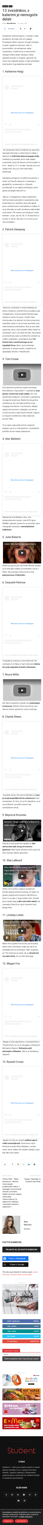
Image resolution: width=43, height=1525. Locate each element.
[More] (30, 28)
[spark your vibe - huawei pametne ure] (21, 1387)
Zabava (5, 6)
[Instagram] (12, 1494)
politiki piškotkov (25, 1517)
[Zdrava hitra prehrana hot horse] (21, 1401)
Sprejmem (8, 1521)
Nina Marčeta (11, 23)
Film (10, 6)
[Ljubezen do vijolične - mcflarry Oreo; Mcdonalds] (21, 1416)
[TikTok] (29, 1494)
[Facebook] (12, 1164)
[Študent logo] (21, 1450)
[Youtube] (18, 1500)
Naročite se (34, 1341)
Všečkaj (36, 1321)
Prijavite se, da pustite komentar (21, 1249)
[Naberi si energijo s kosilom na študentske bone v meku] (21, 1430)
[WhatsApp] (23, 1164)
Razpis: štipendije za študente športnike (33, 1180)
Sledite (36, 1326)
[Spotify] (24, 1494)
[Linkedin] (28, 1164)
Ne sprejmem (21, 1521)
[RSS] (18, 1494)
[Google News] (24, 1500)
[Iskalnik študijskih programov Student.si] (20, 1313)
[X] (17, 1164)
